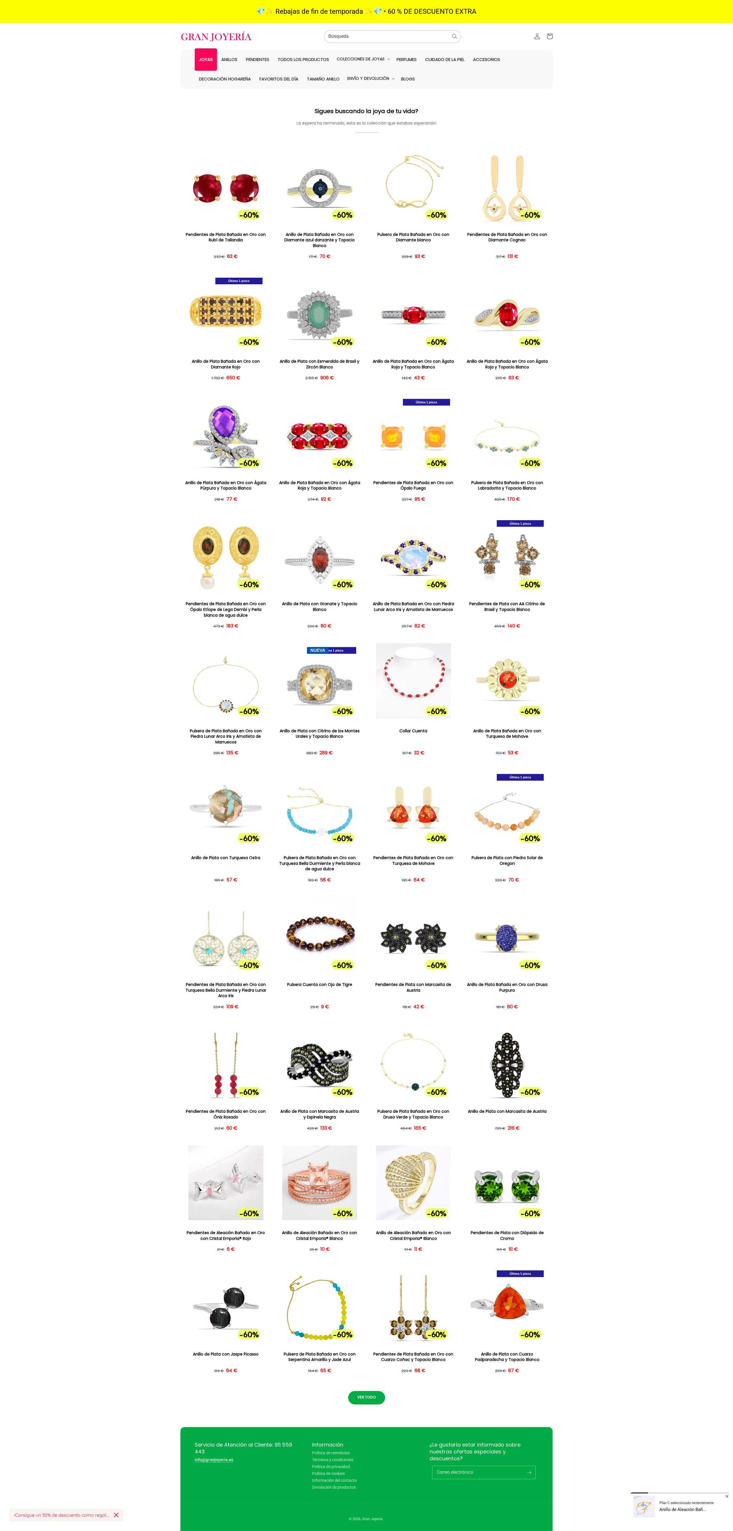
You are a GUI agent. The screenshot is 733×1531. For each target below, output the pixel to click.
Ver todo (366, 1397)
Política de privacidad (331, 1466)
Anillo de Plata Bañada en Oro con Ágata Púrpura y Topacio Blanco (225, 485)
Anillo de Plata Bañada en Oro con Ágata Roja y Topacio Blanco (413, 364)
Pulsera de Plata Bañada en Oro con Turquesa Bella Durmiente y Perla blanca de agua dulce (319, 863)
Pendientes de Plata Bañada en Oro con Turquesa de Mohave (413, 860)
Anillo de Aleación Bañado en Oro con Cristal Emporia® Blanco (319, 1235)
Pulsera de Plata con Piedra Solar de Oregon (507, 860)
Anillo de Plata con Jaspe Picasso (226, 1354)
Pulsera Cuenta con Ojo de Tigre (319, 984)
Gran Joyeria (372, 1519)
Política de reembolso (331, 1453)
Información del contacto (334, 1480)
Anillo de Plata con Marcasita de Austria (507, 1111)
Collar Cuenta (413, 731)
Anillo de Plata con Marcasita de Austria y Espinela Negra (319, 1114)
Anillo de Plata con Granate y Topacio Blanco (319, 606)
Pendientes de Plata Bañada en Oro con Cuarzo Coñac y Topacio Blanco (413, 1357)
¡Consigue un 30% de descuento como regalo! (61, 1515)
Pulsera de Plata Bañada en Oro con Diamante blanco (413, 237)
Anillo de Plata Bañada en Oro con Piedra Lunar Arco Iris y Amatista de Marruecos (413, 606)
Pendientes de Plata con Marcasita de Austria (413, 987)
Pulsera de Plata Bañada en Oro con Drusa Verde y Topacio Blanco (413, 1114)
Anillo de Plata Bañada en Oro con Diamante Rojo (226, 364)
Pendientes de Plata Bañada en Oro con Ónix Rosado (226, 1114)
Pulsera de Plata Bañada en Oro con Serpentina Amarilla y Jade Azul (320, 1357)
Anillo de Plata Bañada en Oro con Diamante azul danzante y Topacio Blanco (319, 240)
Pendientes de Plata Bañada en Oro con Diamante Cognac (507, 237)
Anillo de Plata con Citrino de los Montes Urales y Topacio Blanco (320, 733)
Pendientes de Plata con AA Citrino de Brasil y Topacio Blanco (507, 606)
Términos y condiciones (332, 1459)
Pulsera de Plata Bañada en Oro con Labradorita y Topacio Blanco (507, 485)
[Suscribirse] (529, 1472)
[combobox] (392, 36)
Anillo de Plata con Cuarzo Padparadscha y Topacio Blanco (507, 1357)
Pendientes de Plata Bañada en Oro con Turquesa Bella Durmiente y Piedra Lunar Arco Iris (226, 990)
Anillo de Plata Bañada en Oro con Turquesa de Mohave (507, 733)
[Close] (116, 1515)
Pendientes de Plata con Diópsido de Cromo (507, 1235)
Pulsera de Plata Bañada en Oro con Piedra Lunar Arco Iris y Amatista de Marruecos (226, 736)
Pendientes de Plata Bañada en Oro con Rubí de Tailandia (226, 237)
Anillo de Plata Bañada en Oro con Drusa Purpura (507, 987)
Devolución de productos (334, 1487)
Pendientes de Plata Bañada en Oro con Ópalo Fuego (413, 485)
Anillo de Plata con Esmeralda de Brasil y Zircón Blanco (319, 364)
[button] (362, 59)
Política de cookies (328, 1473)
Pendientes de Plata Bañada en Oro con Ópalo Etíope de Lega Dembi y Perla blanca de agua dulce (226, 609)
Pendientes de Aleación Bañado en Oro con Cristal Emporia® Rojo (226, 1235)
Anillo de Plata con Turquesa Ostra (225, 858)
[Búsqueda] (454, 36)
